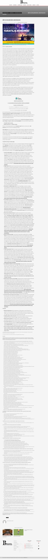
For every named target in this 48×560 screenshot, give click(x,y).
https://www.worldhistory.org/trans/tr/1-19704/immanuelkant (23, 510)
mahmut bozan (5, 22)
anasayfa (22, 22)
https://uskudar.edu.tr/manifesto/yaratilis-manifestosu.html (21, 93)
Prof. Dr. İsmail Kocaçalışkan (24, 110)
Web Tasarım (25, 557)
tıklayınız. (27, 108)
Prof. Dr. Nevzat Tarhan (17, 110)
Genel (24, 22)
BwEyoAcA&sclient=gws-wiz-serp (7, 510)
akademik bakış (19, 22)
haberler (26, 22)
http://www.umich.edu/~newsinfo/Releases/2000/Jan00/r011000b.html (13, 440)
